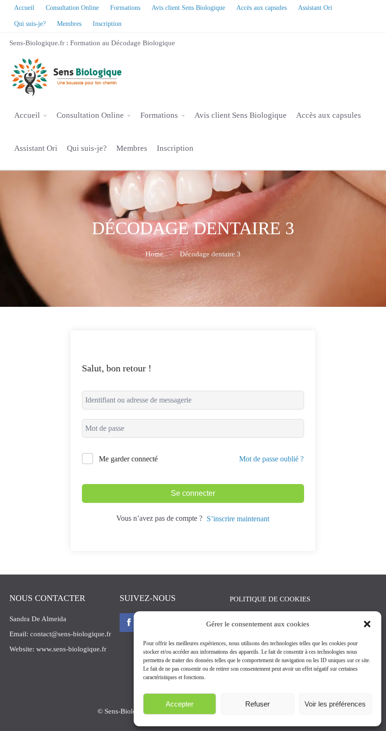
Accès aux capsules (328, 115)
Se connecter (193, 493)
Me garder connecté (128, 459)
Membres (131, 148)
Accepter (179, 704)
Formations (159, 115)
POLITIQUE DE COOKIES (270, 599)
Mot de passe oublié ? (271, 459)
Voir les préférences (335, 704)
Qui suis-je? (87, 148)
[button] (367, 624)
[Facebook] (129, 622)
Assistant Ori (35, 148)
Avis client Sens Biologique (240, 115)
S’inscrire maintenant (238, 519)
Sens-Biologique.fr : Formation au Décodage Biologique (92, 43)
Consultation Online (90, 115)
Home (154, 254)
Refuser (257, 704)
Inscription (175, 148)
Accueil (27, 115)
